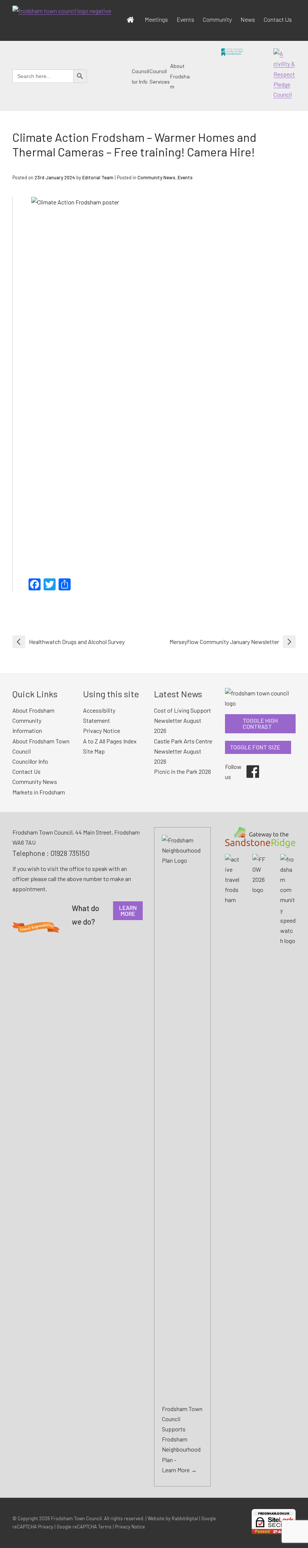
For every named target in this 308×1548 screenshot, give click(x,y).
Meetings (156, 19)
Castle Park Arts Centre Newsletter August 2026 (183, 751)
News (247, 19)
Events (185, 19)
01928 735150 (69, 853)
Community (217, 19)
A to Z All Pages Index (110, 741)
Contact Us (278, 19)
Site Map (94, 751)
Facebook (247, 765)
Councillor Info (30, 761)
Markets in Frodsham (38, 792)
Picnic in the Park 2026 (182, 771)
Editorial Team (97, 177)
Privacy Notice (101, 730)
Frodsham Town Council (76, 1518)
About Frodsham (180, 76)
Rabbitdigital (185, 1518)
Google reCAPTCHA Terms (84, 1527)
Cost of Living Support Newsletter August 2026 (182, 720)
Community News (156, 177)
